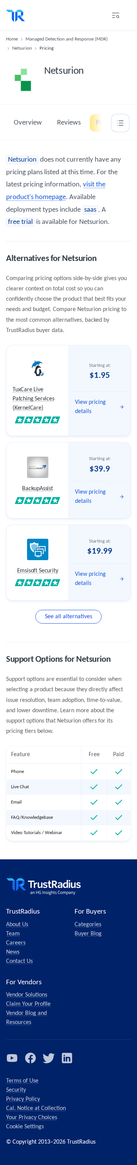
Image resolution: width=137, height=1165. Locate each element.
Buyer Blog (88, 934)
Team (13, 934)
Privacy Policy (23, 1099)
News (12, 952)
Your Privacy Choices (31, 1118)
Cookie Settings (25, 1127)
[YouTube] (12, 1058)
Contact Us (19, 961)
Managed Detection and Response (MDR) (66, 39)
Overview (28, 122)
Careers (15, 943)
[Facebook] (30, 1058)
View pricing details (90, 407)
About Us (17, 925)
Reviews (69, 122)
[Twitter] (49, 1058)
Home (12, 39)
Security (16, 1090)
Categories (88, 925)
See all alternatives (68, 617)
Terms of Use (22, 1081)
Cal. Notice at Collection (36, 1108)
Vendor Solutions (26, 995)
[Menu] (116, 15)
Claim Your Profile (28, 1004)
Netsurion (22, 48)
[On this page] (120, 123)
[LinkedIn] (67, 1058)
